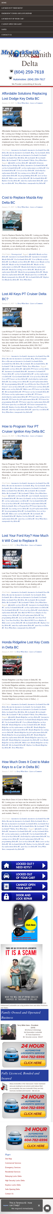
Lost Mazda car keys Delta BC (19, 262)
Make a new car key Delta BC (19, 178)
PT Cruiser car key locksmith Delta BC (35, 392)
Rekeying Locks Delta (13, 1176)
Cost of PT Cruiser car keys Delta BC (15, 379)
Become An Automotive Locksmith (18, 153)
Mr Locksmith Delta (29, 58)
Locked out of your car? (13, 18)
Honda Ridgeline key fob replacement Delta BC (30, 732)
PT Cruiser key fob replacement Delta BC (23, 399)
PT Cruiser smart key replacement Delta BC (34, 402)
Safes (4, 29)
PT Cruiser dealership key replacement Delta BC (22, 395)
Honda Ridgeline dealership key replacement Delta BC (24, 728)
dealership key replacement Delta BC (34, 503)
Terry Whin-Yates (23, 103)
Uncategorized (16, 254)
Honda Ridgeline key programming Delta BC (17, 735)
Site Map (8, 1159)
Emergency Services (13, 1167)
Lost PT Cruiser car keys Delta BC (37, 386)
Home (4, 2)
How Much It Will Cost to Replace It (30, 612)
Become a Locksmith (24, 498)
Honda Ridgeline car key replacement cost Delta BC (24, 725)
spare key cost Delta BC (40, 409)
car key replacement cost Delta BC (34, 168)
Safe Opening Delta (12, 1189)
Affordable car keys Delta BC (18, 163)
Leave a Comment (36, 103)
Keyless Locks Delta (13, 1185)
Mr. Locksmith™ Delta (26, 160)
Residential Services (12, 1172)
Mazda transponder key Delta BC (13, 277)
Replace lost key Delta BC (11, 180)
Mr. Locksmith (30, 158)
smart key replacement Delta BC (32, 180)
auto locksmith (34, 496)
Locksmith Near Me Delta (15, 158)
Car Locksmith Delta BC (22, 259)
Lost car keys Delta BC (17, 386)
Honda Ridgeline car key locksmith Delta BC (24, 724)
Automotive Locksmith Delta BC (36, 165)
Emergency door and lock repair (17, 13)
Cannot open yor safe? (12, 24)
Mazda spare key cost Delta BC (36, 274)
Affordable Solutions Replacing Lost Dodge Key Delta (22, 164)
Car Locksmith (40, 153)
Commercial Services (13, 1163)
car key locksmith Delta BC (11, 168)
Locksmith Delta (37, 361)
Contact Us (7, 35)
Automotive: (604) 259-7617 (29, 79)
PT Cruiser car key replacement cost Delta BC (18, 394)
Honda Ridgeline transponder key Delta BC (24, 740)
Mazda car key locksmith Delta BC (21, 264)
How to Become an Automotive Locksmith (24, 155)
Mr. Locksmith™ (12, 160)
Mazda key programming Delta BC (30, 272)
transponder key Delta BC (37, 183)
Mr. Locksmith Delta (38, 364)
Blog (32, 153)
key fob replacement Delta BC (30, 615)
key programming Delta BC (27, 175)
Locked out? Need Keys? (12, 8)
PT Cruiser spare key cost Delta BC (14, 404)
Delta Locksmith (40, 358)
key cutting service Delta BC (28, 173)
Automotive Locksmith (19, 150)
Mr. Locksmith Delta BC (38, 178)
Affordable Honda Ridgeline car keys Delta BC (24, 717)
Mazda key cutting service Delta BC (21, 269)
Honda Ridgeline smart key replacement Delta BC (24, 736)
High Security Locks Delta (15, 1181)
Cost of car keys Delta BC (25, 170)
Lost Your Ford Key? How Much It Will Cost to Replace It (26, 620)
